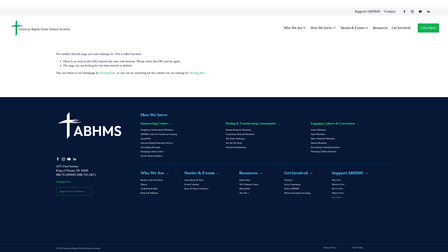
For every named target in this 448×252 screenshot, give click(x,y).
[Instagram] (412, 11)
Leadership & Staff (149, 188)
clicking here (107, 73)
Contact (390, 11)
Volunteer (288, 180)
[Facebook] (404, 11)
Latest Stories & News (194, 180)
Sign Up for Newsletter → (73, 191)
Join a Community (292, 184)
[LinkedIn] (428, 11)
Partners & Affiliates (149, 193)
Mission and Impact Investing (297, 193)
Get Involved (401, 28)
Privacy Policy (330, 247)
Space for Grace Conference (196, 188)
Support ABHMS (367, 11)
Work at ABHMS (291, 188)
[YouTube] (420, 11)
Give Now (428, 28)
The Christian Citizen (248, 184)
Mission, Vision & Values (152, 180)
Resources (380, 28)
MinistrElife (244, 188)
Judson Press (244, 180)
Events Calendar (191, 184)
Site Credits (357, 247)
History (144, 184)
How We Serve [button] (321, 28)
